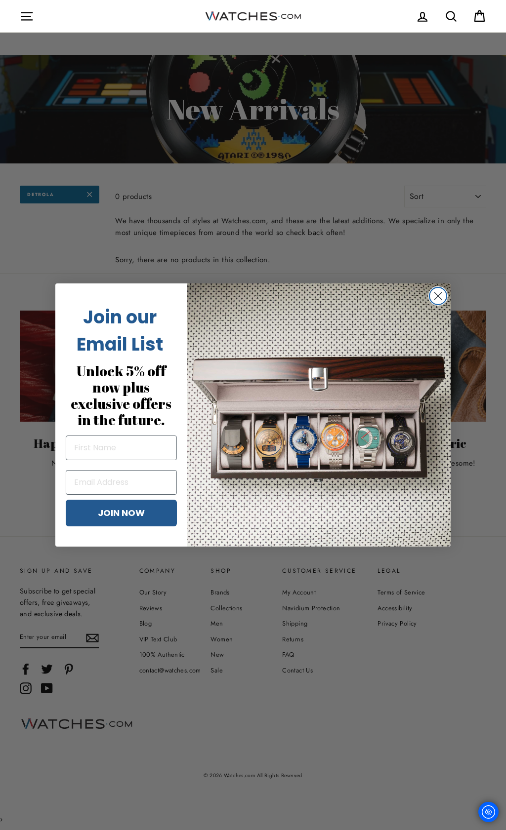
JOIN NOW (121, 513)
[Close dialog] (438, 296)
